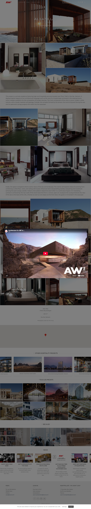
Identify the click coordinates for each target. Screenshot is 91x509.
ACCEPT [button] (71, 506)
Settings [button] (64, 506)
